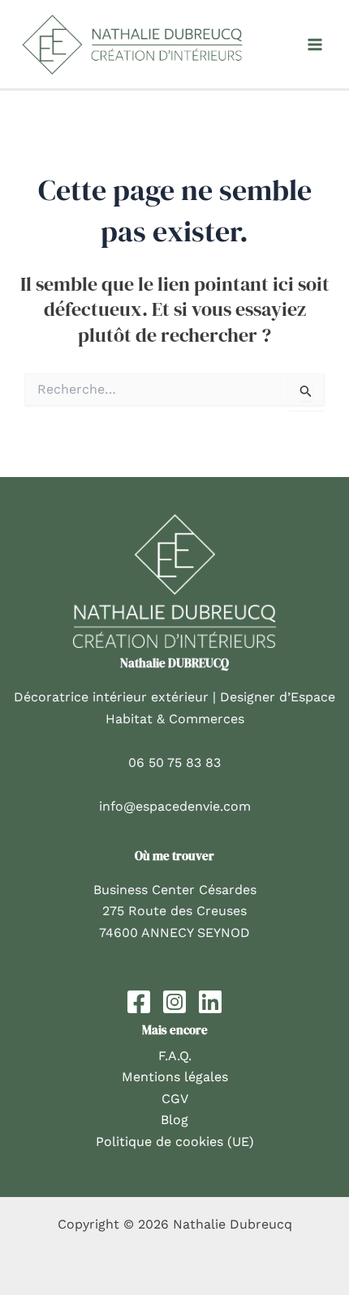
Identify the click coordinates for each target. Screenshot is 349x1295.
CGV (175, 1098)
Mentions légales (175, 1076)
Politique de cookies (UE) (175, 1141)
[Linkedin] (210, 1002)
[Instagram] (174, 1002)
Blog (174, 1119)
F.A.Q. (175, 1055)
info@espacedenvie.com (175, 806)
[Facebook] (139, 1002)
